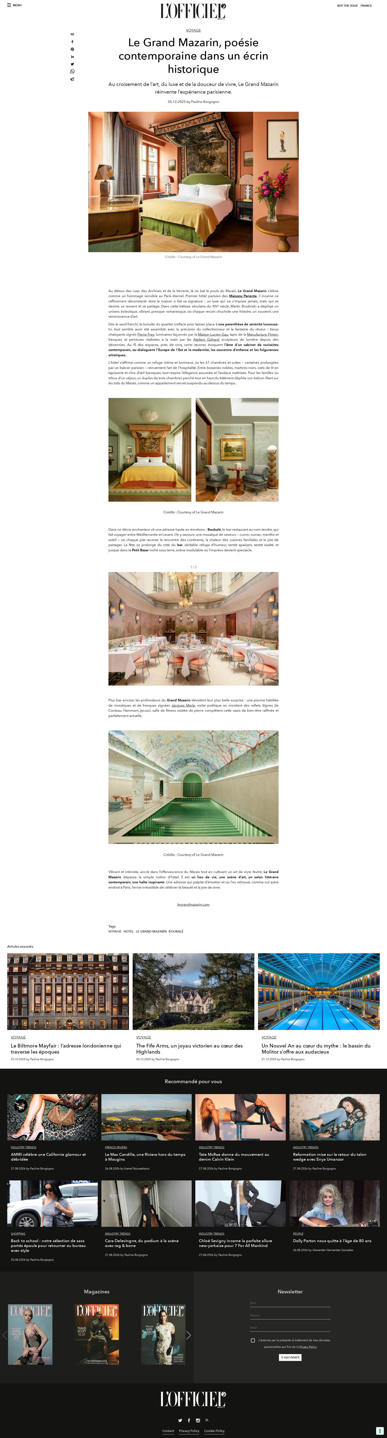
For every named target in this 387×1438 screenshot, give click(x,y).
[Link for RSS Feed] (207, 1421)
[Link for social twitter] (180, 1421)
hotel (129, 931)
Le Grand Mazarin (151, 931)
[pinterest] (72, 49)
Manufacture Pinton (262, 334)
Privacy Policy (308, 1347)
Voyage (193, 30)
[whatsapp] (72, 72)
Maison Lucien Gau (213, 334)
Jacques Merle (183, 705)
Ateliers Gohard (206, 339)
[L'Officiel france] (193, 11)
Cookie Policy (214, 1431)
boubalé (176, 931)
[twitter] (72, 64)
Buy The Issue (347, 5)
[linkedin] (72, 57)
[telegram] (72, 79)
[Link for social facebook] (189, 1421)
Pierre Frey (145, 334)
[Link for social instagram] (198, 1421)
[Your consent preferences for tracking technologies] (380, 1431)
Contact (168, 1431)
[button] (274, 628)
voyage (114, 931)
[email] (72, 35)
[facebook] (72, 42)
